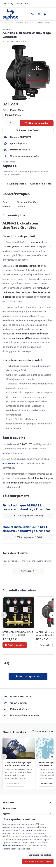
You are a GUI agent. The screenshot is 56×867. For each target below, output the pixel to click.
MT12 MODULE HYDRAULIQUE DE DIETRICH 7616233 (17, 634)
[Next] (52, 615)
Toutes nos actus (41, 731)
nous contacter (10, 463)
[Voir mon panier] (45, 13)
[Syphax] (10, 13)
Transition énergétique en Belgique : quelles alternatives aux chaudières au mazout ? (18, 764)
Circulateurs (7, 23)
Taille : (13, 110)
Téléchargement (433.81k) (29, 515)
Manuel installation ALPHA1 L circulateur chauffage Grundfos (26, 529)
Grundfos (7, 29)
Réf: (4, 162)
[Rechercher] (33, 13)
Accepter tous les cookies (38, 861)
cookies (30, 830)
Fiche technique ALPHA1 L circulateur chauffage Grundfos (26, 507)
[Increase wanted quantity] (16, 123)
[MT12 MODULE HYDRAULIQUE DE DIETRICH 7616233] (18, 612)
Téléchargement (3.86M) (29, 537)
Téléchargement (16, 183)
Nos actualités (14, 732)
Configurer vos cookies (40, 854)
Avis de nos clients (40, 183)
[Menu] (51, 13)
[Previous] (4, 184)
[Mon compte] (39, 13)
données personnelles (13, 845)
